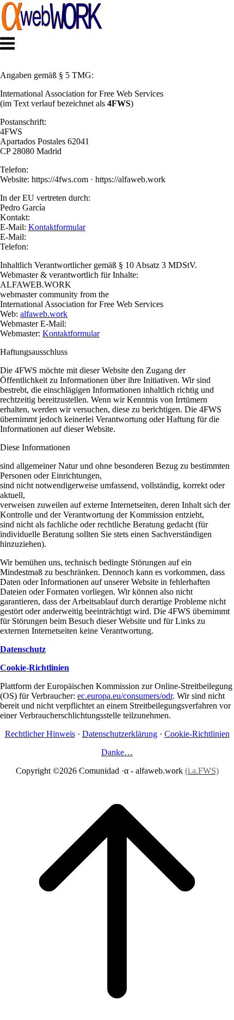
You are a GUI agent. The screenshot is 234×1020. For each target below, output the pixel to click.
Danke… (117, 752)
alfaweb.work (43, 313)
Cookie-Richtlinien (197, 733)
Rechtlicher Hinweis (40, 733)
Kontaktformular (56, 227)
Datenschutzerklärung (119, 733)
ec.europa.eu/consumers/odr (125, 695)
